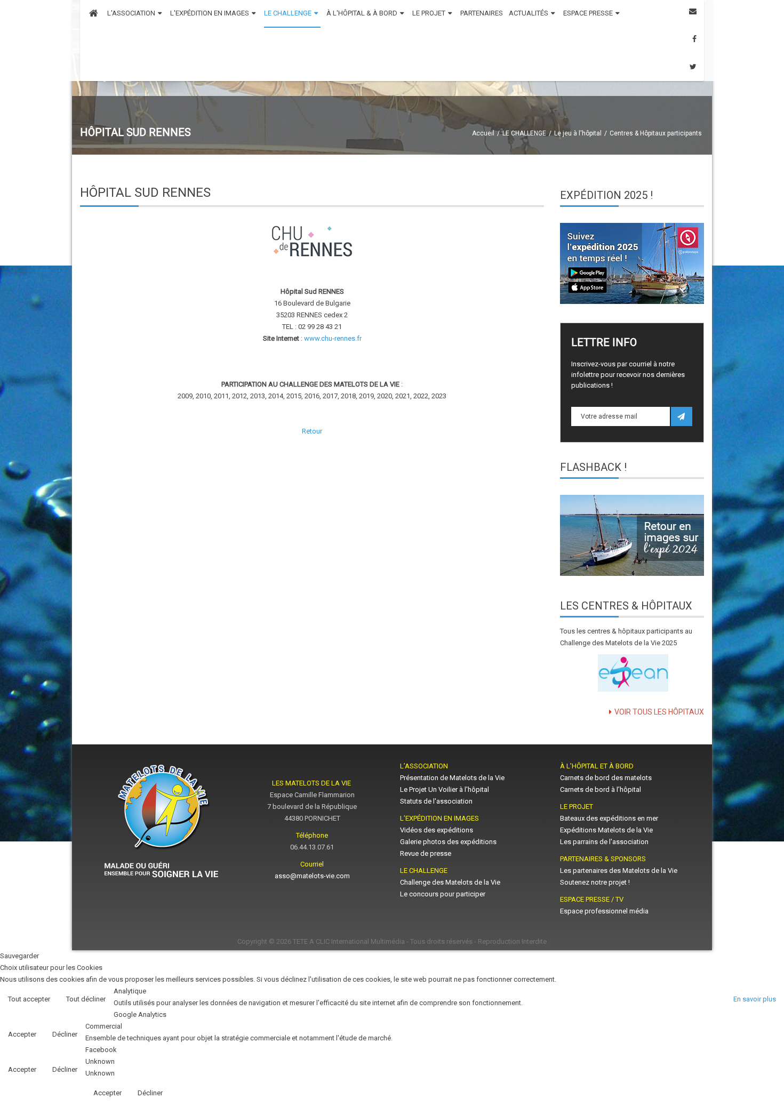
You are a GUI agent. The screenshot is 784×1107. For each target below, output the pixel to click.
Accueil (483, 133)
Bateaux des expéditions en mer (609, 818)
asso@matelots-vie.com (312, 876)
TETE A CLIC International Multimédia (349, 941)
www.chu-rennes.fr (333, 338)
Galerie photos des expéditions (448, 842)
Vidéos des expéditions (436, 830)
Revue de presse (425, 853)
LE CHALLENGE (524, 133)
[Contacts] (693, 11)
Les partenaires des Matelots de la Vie (619, 871)
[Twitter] (693, 67)
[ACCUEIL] (93, 14)
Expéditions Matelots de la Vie (606, 830)
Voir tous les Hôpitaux (659, 712)
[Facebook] (694, 39)
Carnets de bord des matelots (606, 778)
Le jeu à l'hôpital (578, 133)
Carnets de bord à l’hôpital (600, 789)
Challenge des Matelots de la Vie (450, 882)
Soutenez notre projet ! (595, 882)
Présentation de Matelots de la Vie (452, 778)
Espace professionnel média (604, 911)
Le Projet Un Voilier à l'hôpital (444, 789)
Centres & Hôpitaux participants (656, 133)
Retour (312, 431)
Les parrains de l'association (604, 842)
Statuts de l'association (436, 801)
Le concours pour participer (442, 894)
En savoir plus (754, 999)
